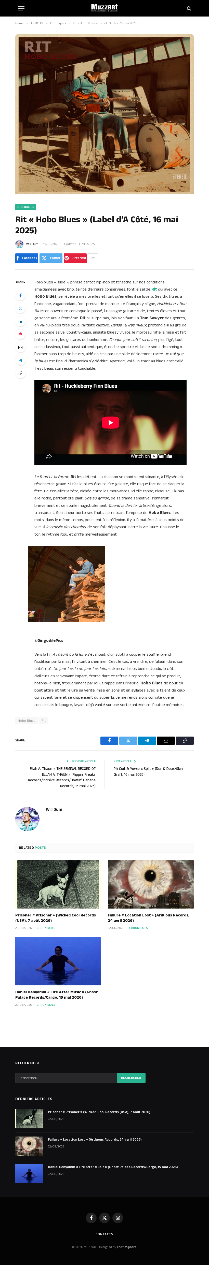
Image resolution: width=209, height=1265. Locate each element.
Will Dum (32, 244)
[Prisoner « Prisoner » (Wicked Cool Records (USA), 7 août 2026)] (58, 884)
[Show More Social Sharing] (93, 258)
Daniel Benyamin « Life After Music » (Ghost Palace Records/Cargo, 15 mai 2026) (56, 995)
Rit (44, 720)
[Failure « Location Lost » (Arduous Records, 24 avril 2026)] (151, 884)
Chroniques (25, 207)
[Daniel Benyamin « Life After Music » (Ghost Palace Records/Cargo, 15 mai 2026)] (58, 961)
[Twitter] (20, 308)
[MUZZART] (104, 8)
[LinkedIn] (20, 321)
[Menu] (21, 8)
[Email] (20, 347)
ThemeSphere (126, 1247)
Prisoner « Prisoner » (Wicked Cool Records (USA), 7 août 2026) (55, 918)
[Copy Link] (20, 373)
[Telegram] (20, 360)
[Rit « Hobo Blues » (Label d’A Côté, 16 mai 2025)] (104, 193)
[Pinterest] (20, 334)
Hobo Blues (26, 720)
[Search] (188, 8)
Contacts (104, 1234)
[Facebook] (20, 295)
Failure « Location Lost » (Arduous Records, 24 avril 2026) (148, 918)
